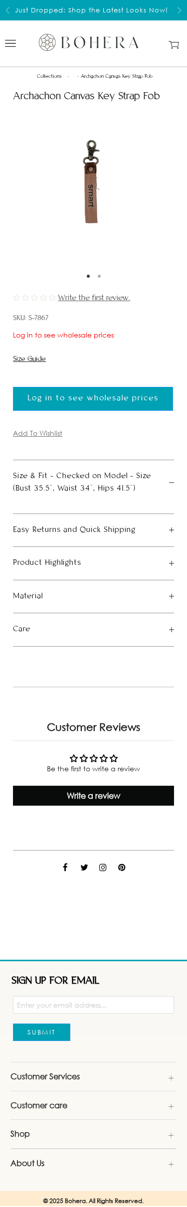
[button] (35, 297)
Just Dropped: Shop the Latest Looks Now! (91, 10)
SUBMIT (41, 1032)
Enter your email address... (62, 1005)
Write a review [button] (93, 796)
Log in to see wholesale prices (63, 335)
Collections (49, 76)
